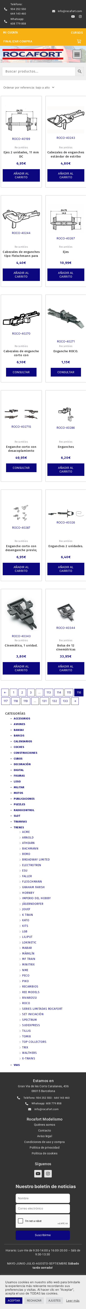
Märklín (28, 953)
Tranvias (20, 821)
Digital (19, 770)
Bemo (26, 854)
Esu (25, 870)
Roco (26, 1003)
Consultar (21, 372)
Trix (25, 1047)
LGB (25, 931)
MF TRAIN (28, 959)
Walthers (29, 1053)
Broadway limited (36, 859)
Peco (25, 975)
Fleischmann (32, 881)
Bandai (19, 729)
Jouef (26, 909)
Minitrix (28, 964)
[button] (77, 54)
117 (6, 701)
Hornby (28, 893)
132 (54, 701)
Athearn (28, 843)
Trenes (19, 827)
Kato (25, 920)
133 (65, 701)
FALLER (27, 876)
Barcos (19, 735)
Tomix (26, 1036)
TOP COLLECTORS (34, 1042)
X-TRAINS (28, 1058)
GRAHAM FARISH (33, 887)
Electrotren (31, 865)
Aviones (19, 724)
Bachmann (30, 848)
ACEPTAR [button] (14, 1300)
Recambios (30, 986)
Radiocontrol (24, 810)
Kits (25, 926)
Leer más (73, 1301)
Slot (17, 815)
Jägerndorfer (32, 904)
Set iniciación (33, 1014)
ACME (26, 832)
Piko (25, 981)
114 (59, 692)
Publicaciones (24, 798)
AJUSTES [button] (54, 1300)
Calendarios (23, 741)
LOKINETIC (29, 942)
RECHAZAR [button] (34, 1300)
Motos (18, 792)
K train (27, 915)
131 (44, 701)
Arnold (28, 837)
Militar (19, 787)
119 (25, 701)
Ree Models (30, 992)
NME (25, 970)
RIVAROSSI (29, 998)
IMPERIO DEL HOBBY (36, 898)
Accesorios (22, 718)
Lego (17, 781)
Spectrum (29, 1020)
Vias (17, 1064)
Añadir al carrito (21, 175)
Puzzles (19, 804)
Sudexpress (31, 1025)
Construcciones (25, 752)
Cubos (18, 758)
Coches (19, 747)
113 (49, 692)
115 (69, 692)
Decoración (22, 764)
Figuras (19, 775)
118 (16, 701)
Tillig (26, 1031)
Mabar (27, 948)
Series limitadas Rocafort (42, 1009)
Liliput (27, 937)
